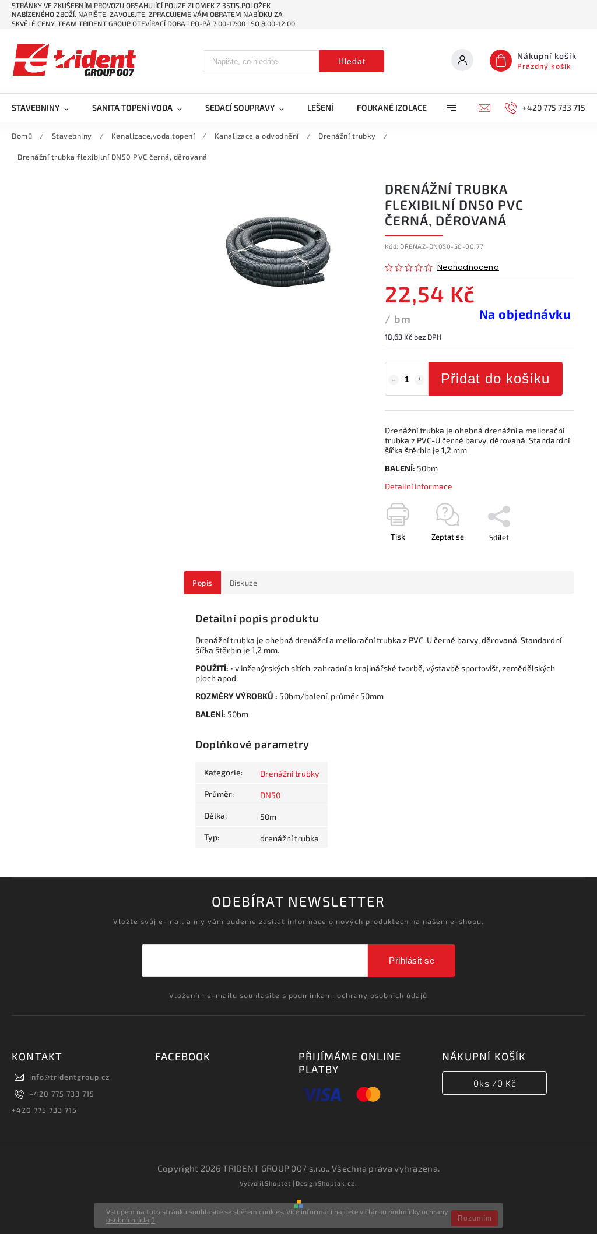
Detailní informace (418, 486)
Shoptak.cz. (337, 1183)
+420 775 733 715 (61, 1093)
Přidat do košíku (495, 378)
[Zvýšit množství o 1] (420, 380)
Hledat (352, 61)
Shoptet (278, 1183)
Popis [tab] (202, 582)
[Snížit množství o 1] (393, 380)
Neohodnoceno (468, 268)
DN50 (270, 795)
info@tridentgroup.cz (69, 1076)
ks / (494, 1083)
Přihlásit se (411, 960)
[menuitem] (46, 107)
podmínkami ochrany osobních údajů (358, 995)
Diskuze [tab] (244, 582)
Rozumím (475, 1218)
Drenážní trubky (289, 773)
